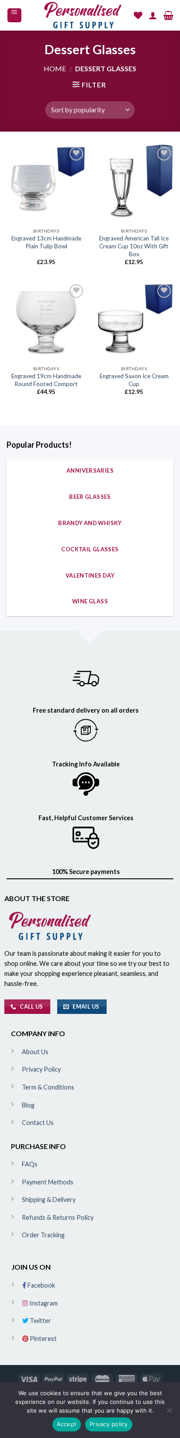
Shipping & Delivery (49, 1199)
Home (55, 68)
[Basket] (168, 15)
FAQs (30, 1164)
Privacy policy (109, 1424)
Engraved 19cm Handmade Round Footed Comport (46, 380)
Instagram (43, 1303)
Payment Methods (47, 1182)
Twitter (39, 1320)
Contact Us (38, 1122)
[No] (169, 1413)
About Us (35, 1051)
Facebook (40, 1285)
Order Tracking (43, 1235)
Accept (67, 1424)
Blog (28, 1105)
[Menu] (14, 15)
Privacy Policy (41, 1069)
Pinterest (42, 1338)
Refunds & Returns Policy (57, 1217)
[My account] (153, 15)
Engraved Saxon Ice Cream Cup (134, 380)
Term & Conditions (48, 1087)
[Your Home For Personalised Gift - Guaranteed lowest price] (83, 15)
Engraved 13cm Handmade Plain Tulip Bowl (46, 242)
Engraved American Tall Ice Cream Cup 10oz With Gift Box (134, 246)
